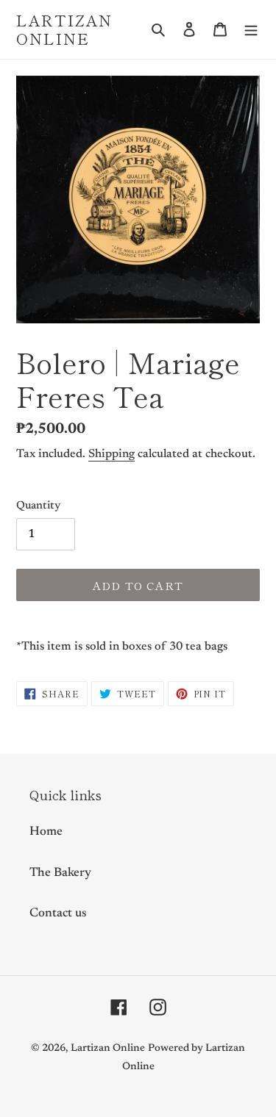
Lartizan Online (64, 29)
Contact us (57, 914)
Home (46, 832)
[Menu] (251, 29)
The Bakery (60, 873)
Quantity (38, 505)
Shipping (111, 454)
